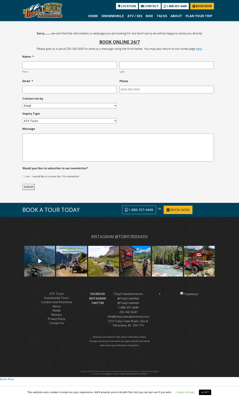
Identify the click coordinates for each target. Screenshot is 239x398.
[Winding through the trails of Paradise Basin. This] (103, 261)
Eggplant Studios (112, 374)
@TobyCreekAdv (128, 298)
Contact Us (56, 323)
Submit (28, 187)
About (176, 16)
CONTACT (151, 6)
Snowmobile (112, 16)
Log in (156, 371)
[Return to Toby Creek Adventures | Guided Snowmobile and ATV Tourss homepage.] (42, 10)
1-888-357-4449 (176, 6)
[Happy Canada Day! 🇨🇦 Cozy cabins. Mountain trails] (199, 261)
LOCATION (128, 6)
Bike (149, 16)
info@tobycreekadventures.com (128, 317)
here (199, 49)
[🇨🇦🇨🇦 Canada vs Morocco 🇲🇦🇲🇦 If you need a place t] (135, 261)
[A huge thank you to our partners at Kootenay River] (167, 261)
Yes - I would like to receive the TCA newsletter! (52, 176)
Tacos (162, 16)
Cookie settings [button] (185, 392)
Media (56, 310)
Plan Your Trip (198, 16)
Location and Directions (56, 302)
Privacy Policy (56, 319)
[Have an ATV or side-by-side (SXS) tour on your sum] (39, 261)
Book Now (7, 379)
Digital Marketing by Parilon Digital (134, 374)
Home (93, 16)
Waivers (56, 315)
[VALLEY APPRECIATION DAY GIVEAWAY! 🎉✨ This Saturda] (71, 261)
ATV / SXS (134, 16)
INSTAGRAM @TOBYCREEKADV (119, 236)
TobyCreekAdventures (128, 294)
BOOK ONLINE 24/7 (119, 42)
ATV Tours (57, 294)
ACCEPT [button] (205, 392)
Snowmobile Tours (56, 298)
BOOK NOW (203, 6)
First (25, 71)
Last (122, 71)
